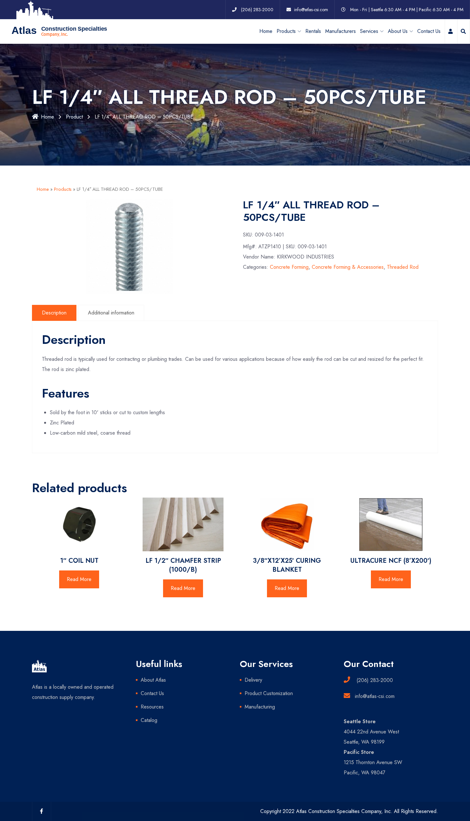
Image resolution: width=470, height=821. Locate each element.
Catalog (149, 720)
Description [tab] (54, 312)
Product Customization (269, 693)
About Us (398, 31)
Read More (79, 579)
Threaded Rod (403, 267)
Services (369, 31)
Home (265, 31)
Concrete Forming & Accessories (348, 267)
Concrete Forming (289, 267)
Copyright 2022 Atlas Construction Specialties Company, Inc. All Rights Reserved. (349, 811)
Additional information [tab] (111, 312)
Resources (152, 706)
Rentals (313, 31)
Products (63, 189)
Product (74, 116)
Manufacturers (340, 31)
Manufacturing (260, 706)
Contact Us (429, 31)
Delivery (253, 680)
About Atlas (153, 680)
